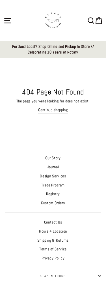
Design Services (53, 176)
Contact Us (53, 222)
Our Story (52, 158)
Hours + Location (53, 231)
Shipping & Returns (52, 240)
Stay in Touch (53, 276)
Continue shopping (53, 110)
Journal (53, 167)
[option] (53, 49)
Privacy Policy (53, 258)
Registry (53, 194)
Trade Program (53, 185)
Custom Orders (53, 203)
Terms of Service (53, 249)
